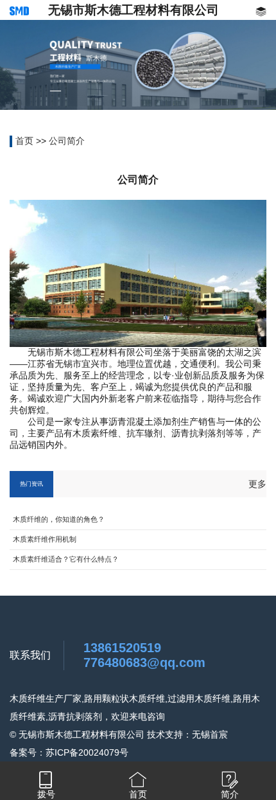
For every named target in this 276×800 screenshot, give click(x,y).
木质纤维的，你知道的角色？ (59, 519)
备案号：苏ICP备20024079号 (69, 752)
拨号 (46, 794)
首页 (24, 141)
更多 (257, 484)
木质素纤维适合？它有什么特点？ (66, 559)
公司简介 (67, 141)
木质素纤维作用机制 (44, 539)
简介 (230, 794)
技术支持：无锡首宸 (187, 734)
